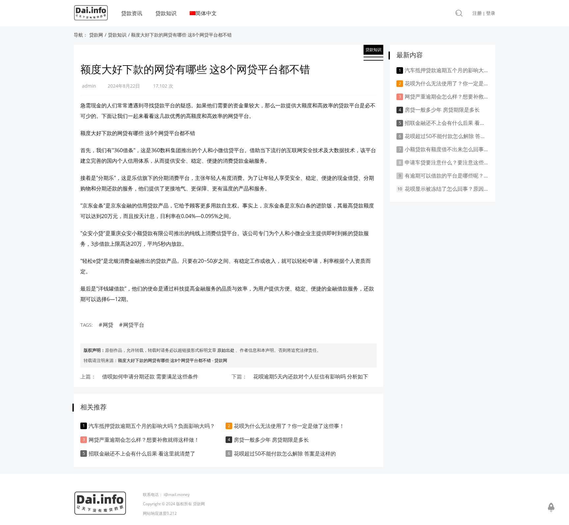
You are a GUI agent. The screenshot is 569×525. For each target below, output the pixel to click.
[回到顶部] (551, 506)
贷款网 (96, 35)
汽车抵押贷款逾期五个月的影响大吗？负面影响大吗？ (152, 425)
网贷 (108, 324)
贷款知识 (165, 13)
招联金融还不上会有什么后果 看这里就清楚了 (142, 453)
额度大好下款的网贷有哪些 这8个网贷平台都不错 (164, 360)
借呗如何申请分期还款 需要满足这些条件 (150, 376)
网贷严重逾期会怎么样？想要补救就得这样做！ (144, 439)
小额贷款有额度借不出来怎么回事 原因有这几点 (447, 149)
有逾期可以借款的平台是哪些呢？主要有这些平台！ (447, 175)
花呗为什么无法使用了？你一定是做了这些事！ (289, 425)
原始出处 (225, 350)
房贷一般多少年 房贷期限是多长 (271, 439)
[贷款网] (91, 14)
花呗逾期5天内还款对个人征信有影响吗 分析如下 (310, 376)
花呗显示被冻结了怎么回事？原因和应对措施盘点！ (447, 188)
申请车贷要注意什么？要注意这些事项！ (447, 162)
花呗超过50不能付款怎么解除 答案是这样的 (285, 453)
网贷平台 (133, 324)
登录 (490, 13)
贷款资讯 (131, 13)
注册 (477, 13)
